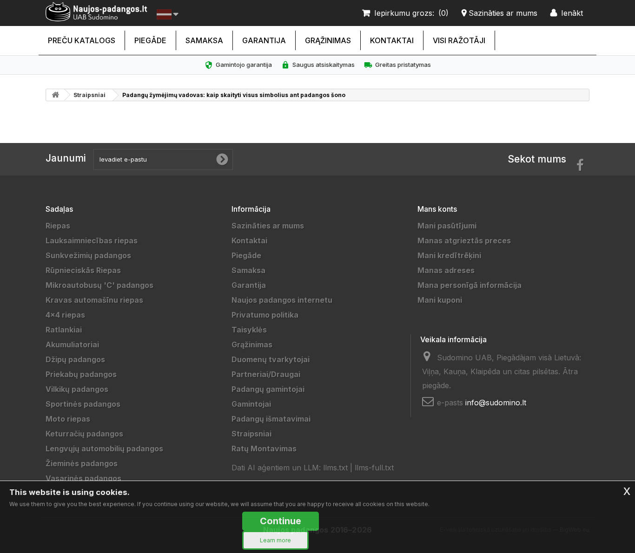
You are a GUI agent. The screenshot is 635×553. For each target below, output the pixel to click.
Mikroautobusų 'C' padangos (99, 285)
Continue (280, 521)
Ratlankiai (64, 329)
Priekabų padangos (81, 374)
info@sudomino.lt (495, 402)
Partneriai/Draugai (266, 374)
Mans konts (437, 209)
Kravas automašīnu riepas (94, 300)
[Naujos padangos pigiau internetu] (96, 12)
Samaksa (204, 40)
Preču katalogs (81, 40)
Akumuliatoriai (72, 344)
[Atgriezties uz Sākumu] (55, 95)
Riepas (58, 225)
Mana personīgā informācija (469, 285)
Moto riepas (68, 418)
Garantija (264, 40)
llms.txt (335, 467)
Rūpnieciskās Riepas (83, 270)
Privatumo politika (265, 314)
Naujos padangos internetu (282, 300)
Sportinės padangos (83, 404)
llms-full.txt (374, 467)
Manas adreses (446, 270)
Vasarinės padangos (83, 478)
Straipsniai (89, 94)
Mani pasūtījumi (446, 225)
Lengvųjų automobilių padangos (104, 448)
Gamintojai (251, 404)
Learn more (275, 540)
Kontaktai (392, 40)
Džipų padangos (75, 359)
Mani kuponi (439, 300)
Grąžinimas (328, 40)
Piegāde (150, 40)
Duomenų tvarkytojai (271, 359)
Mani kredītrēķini (449, 255)
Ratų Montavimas (264, 448)
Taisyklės (249, 329)
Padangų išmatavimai (271, 418)
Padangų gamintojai (268, 389)
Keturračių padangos (84, 433)
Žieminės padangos (82, 463)
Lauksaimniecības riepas (92, 240)
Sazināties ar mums (268, 225)
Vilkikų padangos (77, 389)
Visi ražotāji (459, 40)
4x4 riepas (65, 314)
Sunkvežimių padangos (88, 255)
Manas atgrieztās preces (464, 240)
